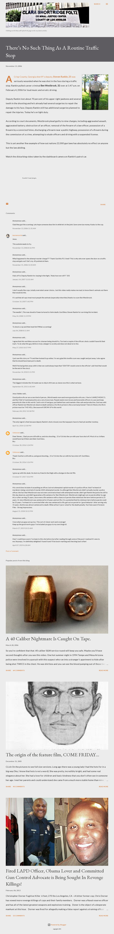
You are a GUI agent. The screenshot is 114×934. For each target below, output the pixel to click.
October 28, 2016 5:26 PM (22, 462)
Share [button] (103, 204)
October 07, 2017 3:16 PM (22, 477)
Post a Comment (12, 551)
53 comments (18, 916)
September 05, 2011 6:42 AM (23, 386)
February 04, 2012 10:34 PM (23, 411)
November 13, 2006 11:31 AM (24, 228)
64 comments (18, 670)
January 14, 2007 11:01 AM (23, 279)
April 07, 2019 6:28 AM (21, 545)
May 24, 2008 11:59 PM (21, 316)
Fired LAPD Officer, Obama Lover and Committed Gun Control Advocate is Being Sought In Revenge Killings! (55, 877)
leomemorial (17, 235)
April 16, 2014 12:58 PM (21, 426)
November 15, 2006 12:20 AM (24, 265)
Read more (103, 670)
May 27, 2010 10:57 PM (21, 347)
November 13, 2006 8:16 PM (23, 248)
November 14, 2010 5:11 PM (23, 372)
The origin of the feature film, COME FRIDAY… (52, 754)
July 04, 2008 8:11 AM (21, 330)
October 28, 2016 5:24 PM (22, 445)
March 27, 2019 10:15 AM (22, 528)
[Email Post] (7, 204)
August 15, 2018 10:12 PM (22, 511)
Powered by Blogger (58, 925)
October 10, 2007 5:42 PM (22, 301)
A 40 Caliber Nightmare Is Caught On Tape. (48, 638)
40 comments (18, 786)
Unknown (16, 433)
